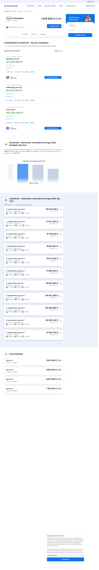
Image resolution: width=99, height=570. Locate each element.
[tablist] (58, 50)
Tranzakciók (25, 34)
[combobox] (79, 25)
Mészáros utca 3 (12, 59)
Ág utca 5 (9, 370)
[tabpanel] (33, 93)
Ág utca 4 (9, 379)
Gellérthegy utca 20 (14, 87)
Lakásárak (13, 11)
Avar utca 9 (10, 110)
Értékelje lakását (54, 26)
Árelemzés (34, 34)
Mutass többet (33, 183)
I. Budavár (25, 11)
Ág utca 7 (9, 360)
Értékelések (43, 34)
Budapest (19, 11)
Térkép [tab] (57, 51)
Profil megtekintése (52, 77)
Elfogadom (65, 559)
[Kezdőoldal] (11, 6)
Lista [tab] (61, 51)
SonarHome (7, 11)
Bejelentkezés (90, 6)
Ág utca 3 (9, 389)
